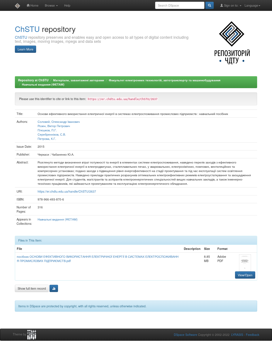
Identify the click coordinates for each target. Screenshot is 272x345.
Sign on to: (231, 5)
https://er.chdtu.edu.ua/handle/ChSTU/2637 (67, 191)
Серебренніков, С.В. (52, 134)
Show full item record (32, 288)
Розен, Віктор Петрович (54, 126)
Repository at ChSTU (33, 80)
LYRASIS (237, 334)
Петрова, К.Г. (47, 138)
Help (67, 5)
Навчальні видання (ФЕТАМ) (43, 84)
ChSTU (27, 28)
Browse (50, 5)
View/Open (245, 275)
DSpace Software (185, 334)
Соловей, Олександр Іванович (59, 121)
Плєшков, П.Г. (47, 130)
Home (34, 5)
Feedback (252, 334)
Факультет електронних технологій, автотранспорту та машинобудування (164, 80)
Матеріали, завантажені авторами (78, 80)
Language (251, 5)
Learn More (25, 49)
